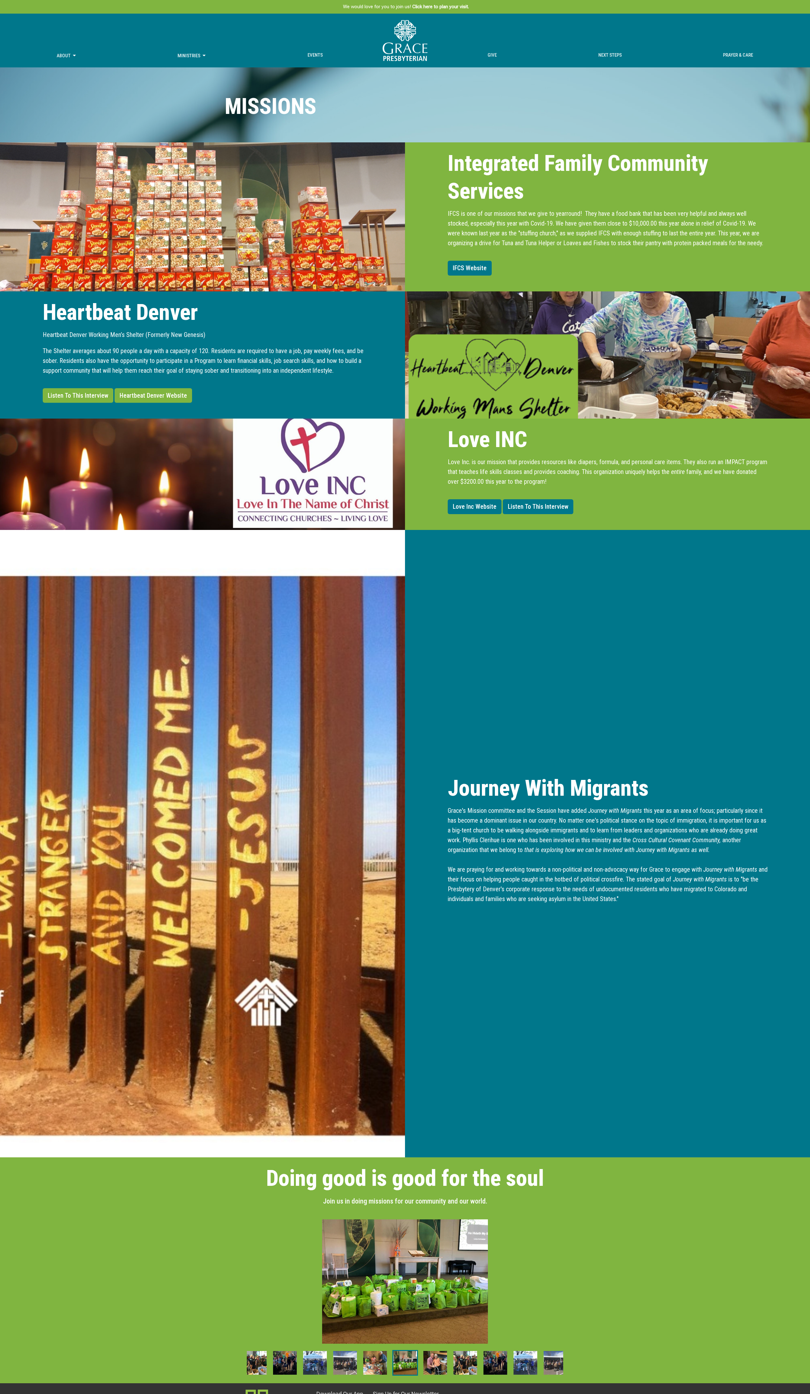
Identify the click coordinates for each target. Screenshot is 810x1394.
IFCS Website (470, 268)
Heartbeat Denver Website (153, 395)
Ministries (189, 56)
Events (315, 55)
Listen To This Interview (78, 395)
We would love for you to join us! (406, 6)
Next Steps (610, 55)
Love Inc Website (474, 506)
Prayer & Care (738, 55)
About (64, 56)
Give (492, 55)
